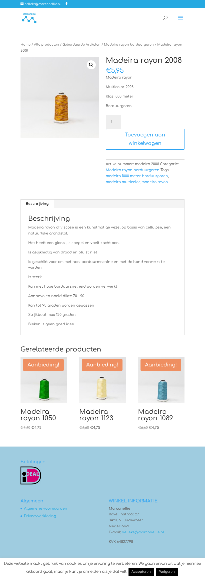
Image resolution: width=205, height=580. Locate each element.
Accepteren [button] (141, 572)
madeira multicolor (123, 182)
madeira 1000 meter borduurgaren (137, 176)
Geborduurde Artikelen (81, 44)
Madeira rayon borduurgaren (129, 44)
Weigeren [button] (167, 572)
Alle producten (46, 44)
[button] (91, 64)
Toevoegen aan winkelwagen (145, 139)
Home (25, 44)
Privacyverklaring (40, 516)
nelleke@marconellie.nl (143, 532)
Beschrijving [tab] (37, 204)
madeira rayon (155, 182)
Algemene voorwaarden (45, 508)
